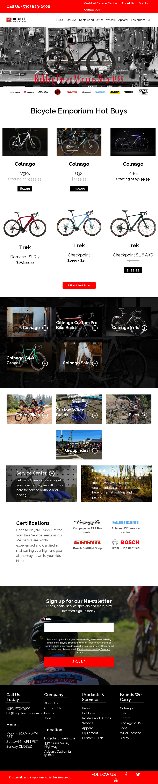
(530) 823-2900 (35, 6)
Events (143, 3)
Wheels (110, 19)
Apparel (123, 19)
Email (48, 619)
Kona (124, 728)
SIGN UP (79, 662)
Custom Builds (92, 738)
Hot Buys (71, 19)
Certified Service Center (100, 3)
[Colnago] (15, 92)
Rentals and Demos (91, 19)
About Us (128, 3)
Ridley (124, 738)
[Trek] (29, 92)
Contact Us (92, 9)
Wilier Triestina (130, 733)
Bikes (59, 19)
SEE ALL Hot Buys (79, 285)
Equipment (138, 19)
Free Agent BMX (132, 723)
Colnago (25, 164)
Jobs (47, 718)
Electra (125, 718)
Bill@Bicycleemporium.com (26, 713)
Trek (25, 247)
